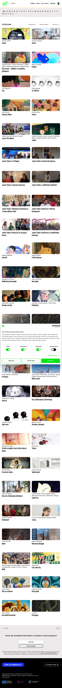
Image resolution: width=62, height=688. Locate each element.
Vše (4, 11)
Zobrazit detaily (52, 355)
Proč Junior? (45, 3)
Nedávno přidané (44, 24)
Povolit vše (51, 360)
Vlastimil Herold (36, 589)
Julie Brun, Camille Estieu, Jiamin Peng (44, 303)
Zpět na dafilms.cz (13, 665)
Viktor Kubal (5, 589)
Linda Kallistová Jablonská (10, 374)
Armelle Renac (6, 470)
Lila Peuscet (5, 112)
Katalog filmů (32, 24)
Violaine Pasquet (7, 517)
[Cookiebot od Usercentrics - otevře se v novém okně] (53, 326)
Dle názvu (55, 24)
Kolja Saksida (36, 88)
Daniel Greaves (36, 470)
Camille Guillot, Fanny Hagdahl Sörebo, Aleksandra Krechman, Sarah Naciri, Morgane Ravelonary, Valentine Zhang (45, 495)
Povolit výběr (31, 360)
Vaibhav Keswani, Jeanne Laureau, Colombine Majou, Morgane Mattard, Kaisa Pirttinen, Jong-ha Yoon (46, 137)
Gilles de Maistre (7, 494)
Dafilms (33, 3)
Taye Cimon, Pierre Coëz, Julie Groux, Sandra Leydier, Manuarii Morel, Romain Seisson (46, 375)
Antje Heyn (35, 565)
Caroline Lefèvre (7, 422)
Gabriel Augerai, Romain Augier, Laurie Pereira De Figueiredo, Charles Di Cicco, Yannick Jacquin (16, 566)
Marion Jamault (36, 64)
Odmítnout (11, 360)
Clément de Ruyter (7, 446)
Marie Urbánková (37, 541)
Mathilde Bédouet (7, 255)
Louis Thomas (6, 541)
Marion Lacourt (36, 422)
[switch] (23, 349)
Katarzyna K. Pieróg (8, 398)
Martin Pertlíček (36, 279)
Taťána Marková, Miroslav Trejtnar (12, 136)
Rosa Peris (35, 446)
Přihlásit (52, 3)
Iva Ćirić (34, 613)
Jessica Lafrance (37, 41)
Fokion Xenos (36, 112)
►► (58, 628)
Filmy (38, 3)
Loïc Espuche (6, 88)
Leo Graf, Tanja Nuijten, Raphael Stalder (44, 517)
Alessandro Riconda (8, 303)
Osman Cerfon (6, 41)
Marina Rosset (36, 255)
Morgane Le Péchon (8, 279)
